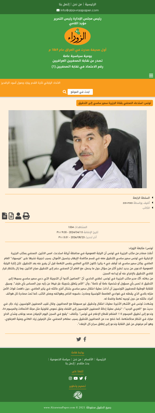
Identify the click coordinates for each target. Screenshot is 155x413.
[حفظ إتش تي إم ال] (11, 215)
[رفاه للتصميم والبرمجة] (77, 398)
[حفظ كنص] (4, 215)
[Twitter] (78, 339)
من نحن (77, 4)
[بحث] (64, 92)
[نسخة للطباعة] (26, 215)
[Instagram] (70, 378)
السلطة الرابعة (141, 198)
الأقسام (88, 359)
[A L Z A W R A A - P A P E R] (77, 44)
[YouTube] (76, 378)
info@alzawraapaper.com (80, 10)
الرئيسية (90, 4)
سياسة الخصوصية (60, 359)
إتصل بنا (64, 4)
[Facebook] (85, 339)
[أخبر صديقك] (18, 215)
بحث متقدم (83, 363)
